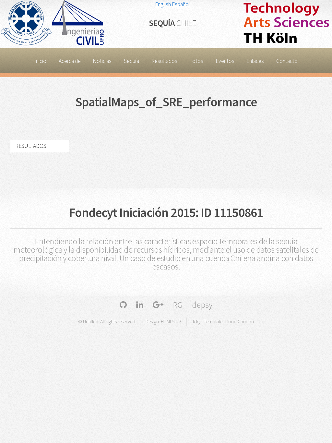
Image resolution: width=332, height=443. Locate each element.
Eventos (225, 61)
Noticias (102, 61)
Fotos (196, 61)
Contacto (287, 61)
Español (181, 4)
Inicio (40, 61)
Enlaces (255, 61)
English (163, 4)
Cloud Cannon (239, 321)
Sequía (172, 23)
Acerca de (70, 61)
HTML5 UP (171, 321)
